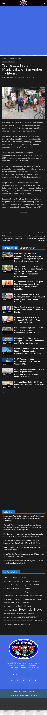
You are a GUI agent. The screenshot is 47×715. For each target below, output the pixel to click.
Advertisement (17, 691)
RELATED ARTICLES (10, 248)
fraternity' (26, 595)
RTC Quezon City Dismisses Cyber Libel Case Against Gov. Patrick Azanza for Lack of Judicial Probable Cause (23, 535)
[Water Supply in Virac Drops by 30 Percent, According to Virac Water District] (7, 309)
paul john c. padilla (8, 602)
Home (4, 58)
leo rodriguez (7, 599)
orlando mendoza (30, 599)
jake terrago (38, 595)
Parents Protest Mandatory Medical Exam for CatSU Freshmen (35, 238)
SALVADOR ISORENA (29, 617)
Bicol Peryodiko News (14, 58)
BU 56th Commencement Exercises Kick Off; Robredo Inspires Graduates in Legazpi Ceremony (29, 351)
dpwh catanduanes (10, 592)
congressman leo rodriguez (11, 588)
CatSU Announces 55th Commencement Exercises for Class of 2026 (27, 361)
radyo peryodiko (29, 613)
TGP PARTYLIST (37, 620)
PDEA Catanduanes (23, 603)
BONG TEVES (27, 581)
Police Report (24, 606)
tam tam (29, 620)
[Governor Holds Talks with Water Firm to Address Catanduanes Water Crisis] (7, 384)
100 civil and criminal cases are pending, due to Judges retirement (12, 238)
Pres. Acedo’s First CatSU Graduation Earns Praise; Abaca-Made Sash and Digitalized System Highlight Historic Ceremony (23, 518)
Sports (14, 620)
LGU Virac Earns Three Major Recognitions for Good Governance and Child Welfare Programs (29, 340)
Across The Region (10, 578)
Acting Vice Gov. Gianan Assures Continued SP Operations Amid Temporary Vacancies (28, 319)
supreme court (21, 620)
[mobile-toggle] (3, 3)
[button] (44, 3)
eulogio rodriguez (8, 595)
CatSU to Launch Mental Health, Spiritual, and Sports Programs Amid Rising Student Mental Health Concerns (22, 542)
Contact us (31, 691)
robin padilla (17, 617)
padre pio (39, 599)
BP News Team (8, 77)
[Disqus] (23, 481)
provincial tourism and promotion (13, 613)
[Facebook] (4, 82)
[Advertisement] (23, 32)
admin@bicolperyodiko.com (28, 674)
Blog (24, 691)
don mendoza (25, 588)
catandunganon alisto (26, 585)
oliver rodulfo (18, 599)
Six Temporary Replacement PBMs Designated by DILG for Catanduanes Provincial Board (29, 330)
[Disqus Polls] (23, 424)
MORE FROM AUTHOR (27, 248)
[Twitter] (9, 82)
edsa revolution (33, 592)
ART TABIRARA (22, 578)
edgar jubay (23, 592)
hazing (32, 595)
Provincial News (30, 609)
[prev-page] (3, 392)
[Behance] (12, 680)
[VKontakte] (35, 680)
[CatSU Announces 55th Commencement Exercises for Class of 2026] (7, 361)
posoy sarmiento (10, 610)
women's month (25, 624)
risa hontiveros (7, 617)
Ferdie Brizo (18, 595)
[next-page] (7, 392)
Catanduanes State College (11, 585)
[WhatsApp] (19, 82)
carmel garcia (36, 581)
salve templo (7, 620)
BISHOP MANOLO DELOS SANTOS (13, 581)
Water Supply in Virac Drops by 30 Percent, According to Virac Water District (28, 309)
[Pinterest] (14, 82)
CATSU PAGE (37, 585)
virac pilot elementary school (11, 624)
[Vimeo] (29, 680)
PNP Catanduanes (10, 606)
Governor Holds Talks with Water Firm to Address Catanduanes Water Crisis (29, 384)
